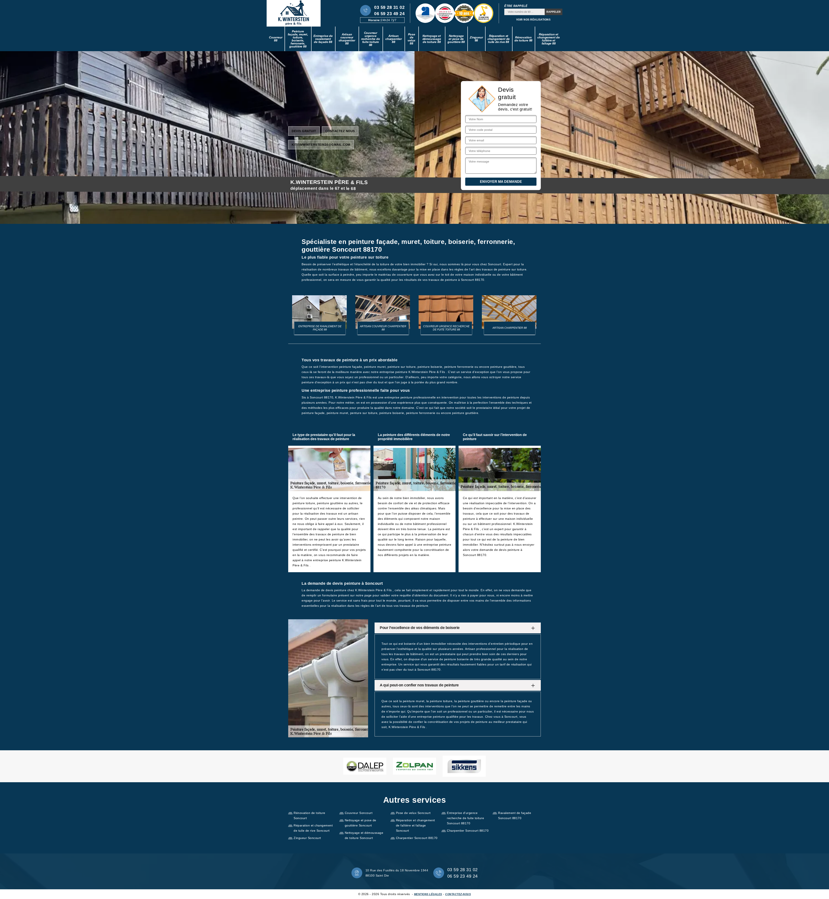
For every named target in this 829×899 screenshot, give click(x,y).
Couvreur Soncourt (359, 813)
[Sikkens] (464, 766)
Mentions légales (428, 894)
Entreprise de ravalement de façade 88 (322, 39)
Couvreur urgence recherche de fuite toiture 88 (370, 39)
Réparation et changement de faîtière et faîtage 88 (548, 39)
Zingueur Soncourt (307, 838)
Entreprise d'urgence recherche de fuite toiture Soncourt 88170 (465, 818)
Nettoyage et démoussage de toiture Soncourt (364, 835)
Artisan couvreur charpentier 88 (347, 39)
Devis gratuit (304, 131)
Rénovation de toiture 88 (523, 39)
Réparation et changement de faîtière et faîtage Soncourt (415, 825)
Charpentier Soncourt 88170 (417, 838)
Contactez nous (340, 131)
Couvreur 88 (275, 39)
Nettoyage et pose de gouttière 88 (456, 39)
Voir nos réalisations (533, 19)
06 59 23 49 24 (389, 13)
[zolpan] (414, 766)
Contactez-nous (458, 894)
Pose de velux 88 (411, 39)
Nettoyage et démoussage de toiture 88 (431, 39)
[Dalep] (364, 766)
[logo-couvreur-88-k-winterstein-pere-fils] (294, 13)
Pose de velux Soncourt (413, 813)
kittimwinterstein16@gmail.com (321, 144)
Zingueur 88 (476, 39)
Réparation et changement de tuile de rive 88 (498, 39)
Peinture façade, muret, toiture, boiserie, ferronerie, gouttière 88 (298, 39)
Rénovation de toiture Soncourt (309, 815)
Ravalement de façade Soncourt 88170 (514, 815)
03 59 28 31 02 (389, 7)
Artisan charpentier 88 (393, 39)
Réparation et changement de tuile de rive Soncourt (313, 828)
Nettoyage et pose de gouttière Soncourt (360, 822)
